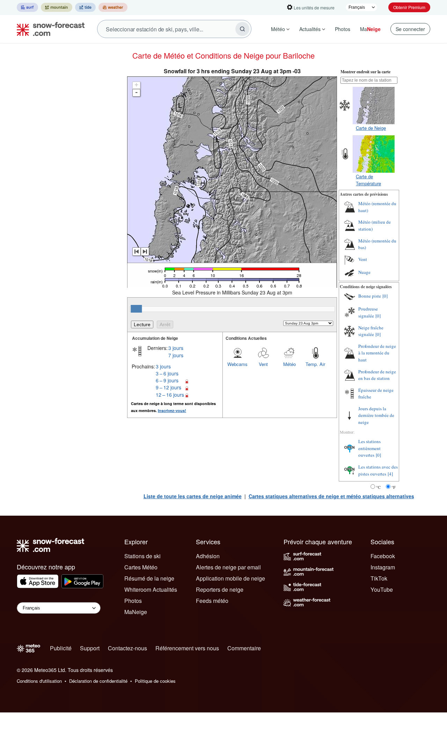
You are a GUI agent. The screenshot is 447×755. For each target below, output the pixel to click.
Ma (370, 28)
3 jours (175, 347)
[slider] (136, 309)
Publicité (61, 648)
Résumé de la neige (149, 578)
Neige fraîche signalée (370, 331)
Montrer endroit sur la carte (365, 72)
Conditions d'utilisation (39, 681)
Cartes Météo (140, 567)
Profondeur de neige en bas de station (377, 375)
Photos (342, 28)
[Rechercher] (242, 29)
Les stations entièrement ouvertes (369, 448)
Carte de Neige (371, 128)
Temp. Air (315, 364)
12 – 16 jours (170, 394)
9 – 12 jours (168, 387)
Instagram (383, 567)
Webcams (237, 364)
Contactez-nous (127, 648)
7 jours (175, 355)
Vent (263, 364)
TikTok (379, 578)
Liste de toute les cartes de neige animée (193, 496)
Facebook (383, 556)
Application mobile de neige (230, 578)
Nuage (364, 272)
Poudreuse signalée (368, 312)
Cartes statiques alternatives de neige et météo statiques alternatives (331, 496)
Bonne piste (369, 296)
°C (378, 487)
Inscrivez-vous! (172, 410)
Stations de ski (142, 556)
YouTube (382, 589)
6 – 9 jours (167, 380)
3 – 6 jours (167, 373)
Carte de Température (368, 180)
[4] (390, 474)
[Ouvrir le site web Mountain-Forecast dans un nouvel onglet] (56, 7)
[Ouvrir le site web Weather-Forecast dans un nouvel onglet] (112, 7)
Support (90, 648)
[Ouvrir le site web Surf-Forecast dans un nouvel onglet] (27, 7)
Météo (278, 28)
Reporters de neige (219, 589)
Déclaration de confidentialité (98, 681)
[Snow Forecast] (48, 29)
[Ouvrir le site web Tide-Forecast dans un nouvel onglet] (85, 7)
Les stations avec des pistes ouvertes (378, 470)
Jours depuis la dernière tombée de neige (376, 415)
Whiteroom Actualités (150, 589)
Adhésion (208, 556)
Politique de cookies (155, 681)
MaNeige (135, 612)
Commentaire (244, 648)
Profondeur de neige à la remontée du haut (377, 353)
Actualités (310, 28)
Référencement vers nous (187, 648)
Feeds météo (212, 601)
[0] (385, 296)
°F (393, 487)
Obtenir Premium (409, 7)
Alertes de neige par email (228, 567)
